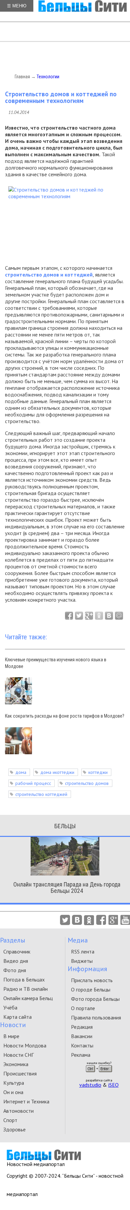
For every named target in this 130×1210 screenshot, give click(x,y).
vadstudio (90, 1084)
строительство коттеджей (41, 794)
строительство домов (87, 783)
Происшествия (20, 1073)
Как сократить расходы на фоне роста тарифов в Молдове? (64, 716)
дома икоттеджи (57, 772)
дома (20, 772)
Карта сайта (17, 1016)
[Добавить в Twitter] (79, 616)
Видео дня (15, 960)
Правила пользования (96, 1017)
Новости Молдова (24, 1045)
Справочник (16, 951)
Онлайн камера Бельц (28, 998)
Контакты (82, 1045)
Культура (13, 1082)
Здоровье (14, 1129)
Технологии (48, 76)
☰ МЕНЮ (16, 5)
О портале (83, 1008)
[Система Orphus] (99, 1074)
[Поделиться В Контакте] (109, 616)
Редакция (82, 1026)
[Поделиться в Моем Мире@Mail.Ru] (119, 616)
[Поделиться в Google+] (89, 616)
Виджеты (82, 960)
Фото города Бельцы (95, 998)
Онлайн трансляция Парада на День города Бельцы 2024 (66, 887)
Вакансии (81, 1036)
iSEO (113, 1084)
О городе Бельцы (90, 989)
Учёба (10, 1007)
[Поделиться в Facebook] (69, 616)
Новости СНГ (18, 1054)
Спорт (10, 1120)
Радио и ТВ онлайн (25, 988)
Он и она (13, 1092)
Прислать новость (92, 980)
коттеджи (98, 772)
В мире (11, 1036)
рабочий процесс (33, 783)
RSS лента (82, 951)
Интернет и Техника (26, 1101)
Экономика (15, 1064)
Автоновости (18, 1110)
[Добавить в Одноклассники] (99, 616)
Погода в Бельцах (24, 979)
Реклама (80, 1054)
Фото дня (14, 970)
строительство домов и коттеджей (49, 274)
